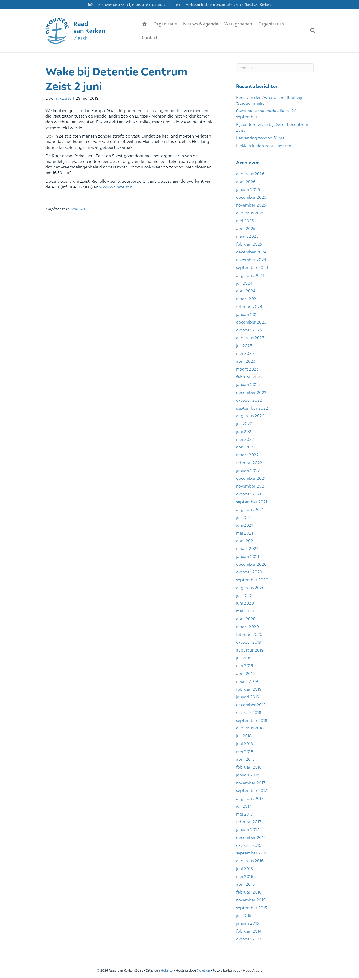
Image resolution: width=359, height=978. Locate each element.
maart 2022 (247, 454)
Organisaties (271, 24)
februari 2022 (249, 462)
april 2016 (245, 883)
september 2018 (251, 720)
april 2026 (245, 181)
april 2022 (245, 446)
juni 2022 (245, 431)
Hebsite (167, 970)
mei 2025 (245, 220)
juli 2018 (244, 735)
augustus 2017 (249, 798)
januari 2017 (247, 829)
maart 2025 (247, 236)
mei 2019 (244, 665)
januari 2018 (247, 774)
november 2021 (250, 485)
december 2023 (251, 321)
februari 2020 (249, 634)
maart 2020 (247, 626)
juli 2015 (243, 915)
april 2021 (245, 540)
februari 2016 (248, 891)
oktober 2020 (249, 571)
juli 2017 (243, 805)
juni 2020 (245, 602)
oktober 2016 (248, 845)
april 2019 (245, 673)
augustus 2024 (250, 275)
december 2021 (251, 477)
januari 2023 (248, 384)
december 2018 (251, 704)
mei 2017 (244, 813)
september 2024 (252, 267)
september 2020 (252, 579)
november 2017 (250, 782)
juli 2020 (244, 595)
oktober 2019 (248, 641)
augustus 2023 (250, 337)
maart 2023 (247, 368)
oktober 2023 (249, 329)
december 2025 (251, 196)
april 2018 (245, 759)
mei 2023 (245, 353)
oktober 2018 (248, 712)
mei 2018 (244, 751)
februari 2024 (249, 306)
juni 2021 (244, 524)
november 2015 (250, 899)
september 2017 (251, 790)
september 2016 (251, 852)
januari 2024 (248, 314)
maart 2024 (247, 298)
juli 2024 (244, 283)
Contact (149, 37)
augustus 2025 (250, 212)
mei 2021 (244, 532)
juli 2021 (244, 517)
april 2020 (246, 618)
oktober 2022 (249, 400)
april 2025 (245, 228)
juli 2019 (244, 657)
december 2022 (251, 392)
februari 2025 (249, 243)
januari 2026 (248, 189)
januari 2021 (247, 556)
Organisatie (165, 24)
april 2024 (245, 290)
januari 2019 (247, 696)
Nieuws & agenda (200, 24)
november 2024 (251, 259)
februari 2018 (248, 766)
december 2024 (251, 251)
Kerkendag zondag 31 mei (261, 137)
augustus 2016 (250, 860)
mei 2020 (245, 610)
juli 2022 (244, 423)
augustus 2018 (250, 727)
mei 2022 (245, 439)
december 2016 (251, 837)
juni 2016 (244, 868)
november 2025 (251, 204)
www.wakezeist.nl (116, 186)
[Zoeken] (310, 31)
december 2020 (251, 564)
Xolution (203, 970)
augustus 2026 (250, 173)
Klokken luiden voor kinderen (263, 145)
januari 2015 (247, 923)
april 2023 (245, 360)
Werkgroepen (238, 24)
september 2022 (252, 407)
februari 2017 (248, 821)
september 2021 (251, 501)
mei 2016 (244, 876)
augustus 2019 (250, 649)
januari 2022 (248, 470)
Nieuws (77, 208)
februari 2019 (248, 688)
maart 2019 (247, 681)
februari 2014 (248, 930)
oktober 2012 (248, 938)
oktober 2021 (248, 493)
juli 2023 (244, 345)
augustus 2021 (250, 509)
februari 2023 (249, 376)
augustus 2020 (250, 587)
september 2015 (251, 907)
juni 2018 (244, 743)
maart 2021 (247, 548)
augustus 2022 (250, 415)
